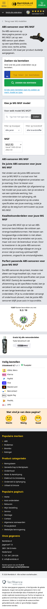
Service (7, 511)
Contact (7, 518)
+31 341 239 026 (11, 555)
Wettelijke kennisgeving (14, 529)
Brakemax (8, 445)
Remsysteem (9, 463)
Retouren (8, 504)
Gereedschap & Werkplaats (16, 467)
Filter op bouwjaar (12, 126)
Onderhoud (9, 471)
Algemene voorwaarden (14, 522)
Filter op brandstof (34, 126)
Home (6, 497)
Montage (8, 515)
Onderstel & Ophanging (14, 481)
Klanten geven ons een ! (13, 565)
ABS (6, 441)
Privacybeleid (10, 526)
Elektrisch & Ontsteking (14, 478)
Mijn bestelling (10, 507)
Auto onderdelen (11, 500)
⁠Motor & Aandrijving (13, 474)
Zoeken (36, 116)
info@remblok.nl (11, 559)
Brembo (7, 448)
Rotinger (8, 452)
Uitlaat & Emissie (11, 485)
